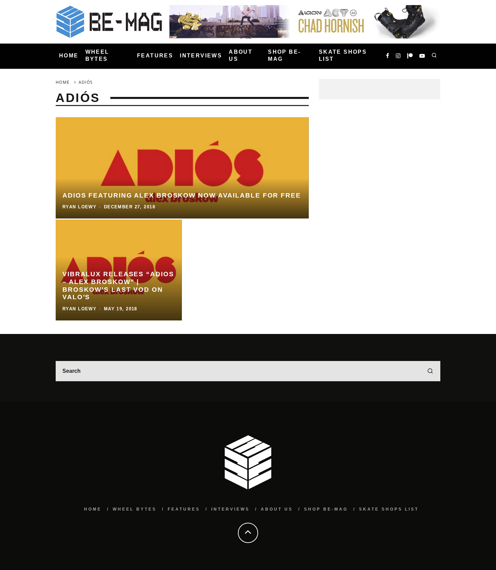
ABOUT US (240, 55)
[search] (430, 371)
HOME (69, 55)
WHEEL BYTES (97, 55)
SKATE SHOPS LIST (343, 55)
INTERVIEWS (201, 55)
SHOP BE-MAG (284, 55)
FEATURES (155, 55)
